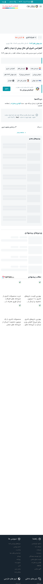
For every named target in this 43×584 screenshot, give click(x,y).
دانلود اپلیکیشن (36, 544)
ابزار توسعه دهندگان (35, 556)
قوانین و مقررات (16, 103)
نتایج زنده (18, 562)
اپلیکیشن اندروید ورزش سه (10, 6)
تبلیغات (39, 550)
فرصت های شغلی (36, 559)
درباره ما (39, 553)
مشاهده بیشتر (20, 133)
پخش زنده (18, 572)
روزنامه (19, 559)
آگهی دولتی (38, 569)
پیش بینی (18, 569)
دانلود (6, 89)
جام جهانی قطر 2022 (35, 43)
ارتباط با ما (38, 547)
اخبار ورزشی (17, 547)
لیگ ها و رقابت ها (15, 553)
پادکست (18, 550)
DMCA (39, 566)
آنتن (19, 566)
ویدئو (19, 556)
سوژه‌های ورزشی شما (15, 544)
